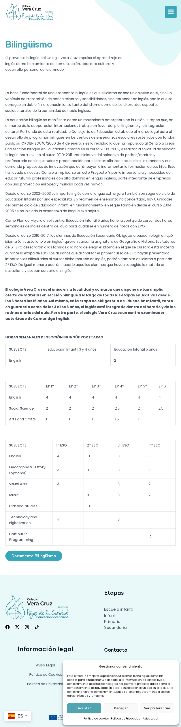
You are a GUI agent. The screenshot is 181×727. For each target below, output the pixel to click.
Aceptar (84, 708)
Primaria (112, 621)
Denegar (121, 708)
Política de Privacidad (126, 718)
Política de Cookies (45, 674)
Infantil (110, 615)
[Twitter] (17, 627)
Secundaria (115, 627)
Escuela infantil (119, 609)
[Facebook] (7, 627)
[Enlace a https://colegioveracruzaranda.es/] (29, 11)
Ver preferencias (157, 708)
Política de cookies (96, 718)
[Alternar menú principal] (171, 12)
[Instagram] (27, 627)
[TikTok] (36, 627)
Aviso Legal (150, 718)
